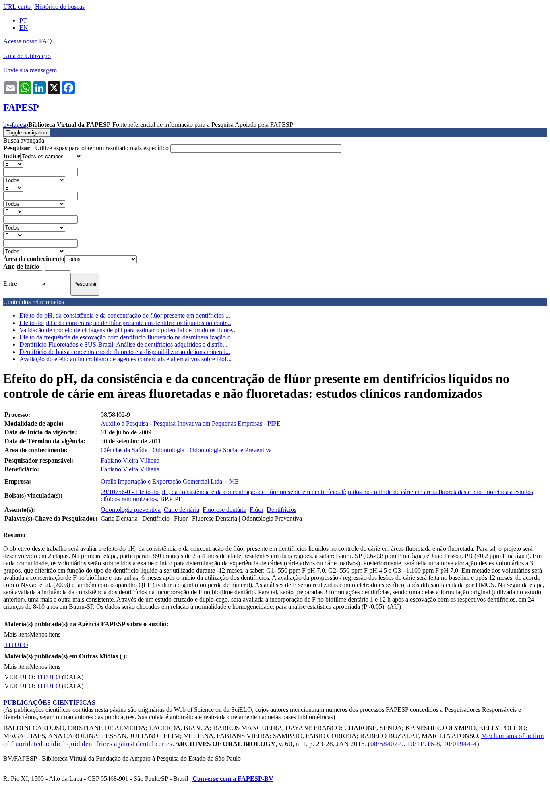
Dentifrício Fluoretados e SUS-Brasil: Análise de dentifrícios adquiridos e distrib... (123, 344)
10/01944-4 (460, 744)
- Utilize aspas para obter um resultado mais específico (86, 148)
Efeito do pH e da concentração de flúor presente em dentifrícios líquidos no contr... (125, 322)
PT (23, 20)
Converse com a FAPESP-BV (232, 778)
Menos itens (45, 634)
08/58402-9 (387, 744)
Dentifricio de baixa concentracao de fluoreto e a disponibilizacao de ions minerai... (124, 351)
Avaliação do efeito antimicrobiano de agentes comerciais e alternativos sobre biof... (125, 359)
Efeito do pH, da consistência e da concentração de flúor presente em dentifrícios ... (124, 315)
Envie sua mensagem (30, 70)
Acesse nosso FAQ (27, 41)
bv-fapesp (15, 124)
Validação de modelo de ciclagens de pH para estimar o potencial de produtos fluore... (128, 330)
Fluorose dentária (224, 509)
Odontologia (168, 450)
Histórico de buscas (60, 6)
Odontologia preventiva (131, 509)
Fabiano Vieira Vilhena (130, 460)
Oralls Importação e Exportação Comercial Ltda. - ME (170, 481)
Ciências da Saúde (124, 450)
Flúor (256, 509)
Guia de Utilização (27, 55)
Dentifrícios (281, 509)
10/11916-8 (423, 744)
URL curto (17, 6)
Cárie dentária (181, 509)
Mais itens (17, 634)
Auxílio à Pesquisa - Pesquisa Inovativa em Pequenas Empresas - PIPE (191, 423)
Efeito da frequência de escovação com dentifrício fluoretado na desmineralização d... (127, 337)
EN (23, 27)
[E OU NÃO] (13, 163)
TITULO (16, 644)
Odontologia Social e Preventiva (231, 450)
